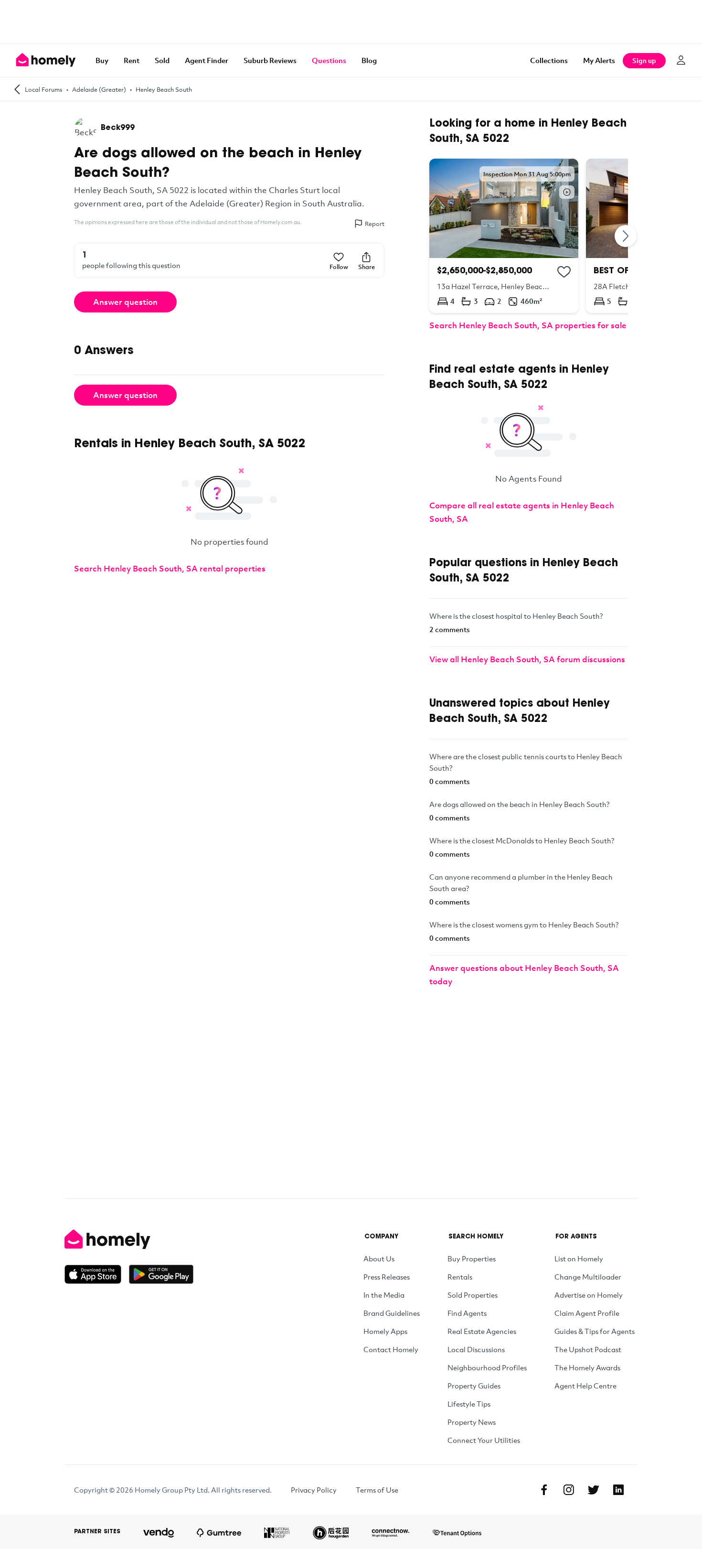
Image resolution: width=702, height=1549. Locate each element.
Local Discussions (476, 1349)
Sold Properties (472, 1295)
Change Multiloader (587, 1276)
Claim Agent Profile (586, 1313)
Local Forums (44, 89)
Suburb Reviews (270, 60)
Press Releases (386, 1276)
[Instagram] (568, 1489)
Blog (369, 60)
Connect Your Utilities (483, 1440)
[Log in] (681, 60)
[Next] (626, 236)
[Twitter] (593, 1489)
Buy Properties (471, 1258)
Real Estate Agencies (481, 1331)
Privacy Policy (314, 1490)
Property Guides (473, 1385)
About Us (378, 1258)
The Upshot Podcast (587, 1349)
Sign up (644, 60)
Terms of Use (377, 1490)
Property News (471, 1422)
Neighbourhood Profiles (487, 1367)
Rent (131, 60)
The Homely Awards (587, 1367)
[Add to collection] (564, 271)
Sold (162, 60)
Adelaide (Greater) (99, 89)
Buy (102, 60)
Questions (329, 60)
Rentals (459, 1276)
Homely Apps (385, 1331)
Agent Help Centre (585, 1385)
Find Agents (467, 1313)
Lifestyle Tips (468, 1404)
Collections (549, 60)
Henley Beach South (164, 89)
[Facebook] (543, 1489)
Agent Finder (206, 60)
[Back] (17, 89)
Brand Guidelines (391, 1313)
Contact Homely (390, 1349)
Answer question (125, 301)
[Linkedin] (618, 1489)
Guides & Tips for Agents (594, 1331)
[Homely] (128, 1239)
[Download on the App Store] (96, 1274)
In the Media (383, 1295)
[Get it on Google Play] (161, 1274)
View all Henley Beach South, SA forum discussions (527, 659)
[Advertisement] (351, 21)
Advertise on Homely (588, 1295)
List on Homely (578, 1258)
